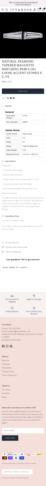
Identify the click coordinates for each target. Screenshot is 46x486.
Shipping (6, 364)
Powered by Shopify (22, 478)
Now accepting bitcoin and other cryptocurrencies (19, 463)
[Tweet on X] (8, 98)
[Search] (7, 9)
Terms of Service (9, 375)
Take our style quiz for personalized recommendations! (23, 3)
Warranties (6, 368)
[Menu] (2, 9)
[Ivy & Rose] (20, 9)
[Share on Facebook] (11, 98)
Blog (4, 397)
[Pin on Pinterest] (14, 98)
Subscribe (10, 438)
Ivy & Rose (10, 478)
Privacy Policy (8, 371)
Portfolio (6, 393)
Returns (5, 360)
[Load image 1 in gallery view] (23, 35)
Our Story (6, 390)
